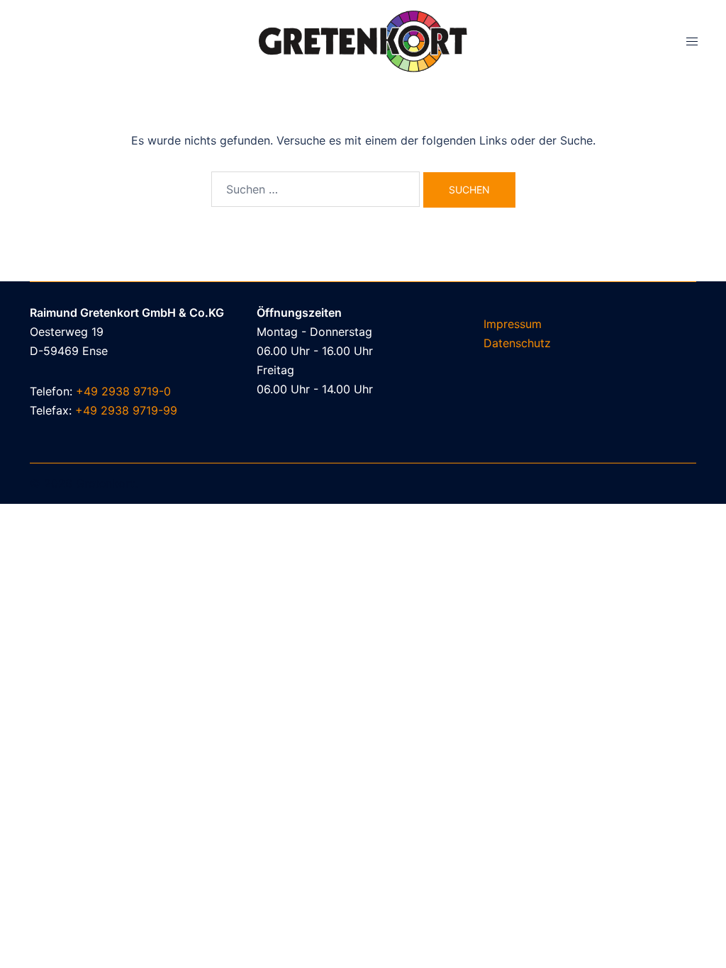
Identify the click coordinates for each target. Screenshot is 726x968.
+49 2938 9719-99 (126, 410)
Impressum (513, 324)
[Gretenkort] (363, 40)
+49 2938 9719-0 (123, 391)
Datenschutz (517, 343)
